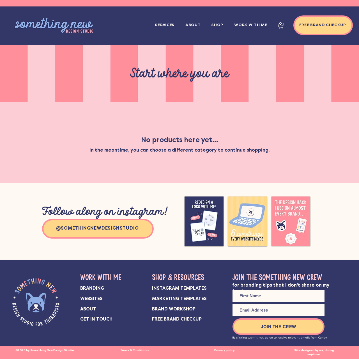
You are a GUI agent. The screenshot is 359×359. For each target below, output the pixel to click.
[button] (165, 25)
